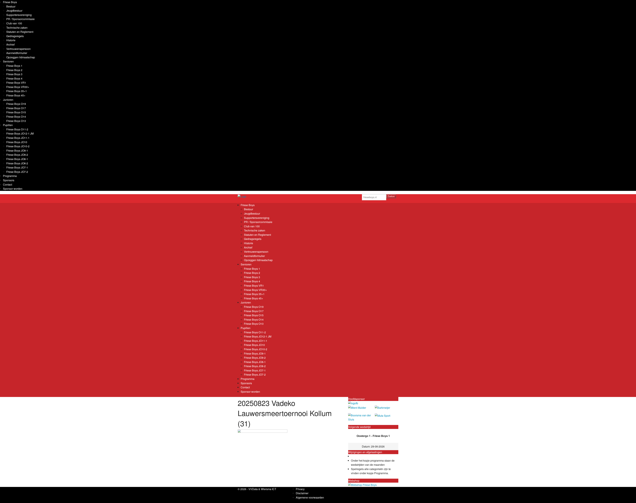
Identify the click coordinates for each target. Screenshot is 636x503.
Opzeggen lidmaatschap (20, 57)
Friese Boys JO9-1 (17, 150)
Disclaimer (302, 493)
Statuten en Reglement (19, 32)
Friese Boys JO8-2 (17, 163)
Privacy (300, 489)
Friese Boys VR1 (16, 82)
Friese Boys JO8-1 (17, 159)
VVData (253, 489)
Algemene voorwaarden (310, 497)
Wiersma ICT (268, 489)
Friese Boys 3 (14, 74)
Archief (10, 44)
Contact (7, 184)
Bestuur (10, 6)
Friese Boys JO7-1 (17, 167)
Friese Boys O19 (16, 104)
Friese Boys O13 (16, 121)
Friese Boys (10, 2)
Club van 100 (14, 23)
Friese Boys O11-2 (17, 129)
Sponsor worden (12, 189)
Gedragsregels (15, 36)
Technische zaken (16, 27)
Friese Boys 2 (14, 70)
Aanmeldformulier (16, 53)
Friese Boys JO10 (16, 142)
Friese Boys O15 (16, 112)
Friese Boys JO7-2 (17, 172)
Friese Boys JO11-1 (17, 138)
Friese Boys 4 (14, 78)
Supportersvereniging (19, 15)
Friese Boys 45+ (15, 95)
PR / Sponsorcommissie (20, 19)
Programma (10, 176)
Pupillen (8, 125)
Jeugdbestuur (14, 10)
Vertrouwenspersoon (18, 49)
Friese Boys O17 (16, 108)
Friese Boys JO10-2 (17, 146)
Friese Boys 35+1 (16, 91)
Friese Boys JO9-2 (17, 155)
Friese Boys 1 (14, 66)
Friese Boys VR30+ (17, 87)
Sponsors (8, 180)
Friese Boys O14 (16, 116)
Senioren (8, 61)
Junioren (8, 100)
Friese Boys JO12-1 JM (20, 133)
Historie (10, 40)
